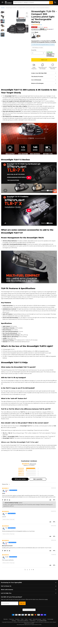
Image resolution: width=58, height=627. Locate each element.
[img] (5, 488)
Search (44, 619)
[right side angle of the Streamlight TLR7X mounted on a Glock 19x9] (2, 17)
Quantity (33, 50)
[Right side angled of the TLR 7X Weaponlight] (2, 12)
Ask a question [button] (37, 479)
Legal (30, 619)
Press (26, 619)
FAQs (22, 619)
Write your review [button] (20, 479)
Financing (11, 619)
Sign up (22, 603)
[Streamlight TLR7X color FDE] (2, 30)
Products (17, 619)
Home (2, 7)
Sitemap (14, 620)
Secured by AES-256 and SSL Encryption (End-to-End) (29, 624)
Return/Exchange (37, 619)
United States (28, 609)
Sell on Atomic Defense (22, 620)
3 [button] (29, 569)
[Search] (51, 2)
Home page (50, 619)
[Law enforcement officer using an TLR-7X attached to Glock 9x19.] (2, 21)
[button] (36, 24)
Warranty (5, 619)
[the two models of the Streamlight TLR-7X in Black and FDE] (2, 26)
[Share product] (26, 13)
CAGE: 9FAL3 (33, 620)
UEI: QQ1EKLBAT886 (41, 620)
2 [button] (27, 569)
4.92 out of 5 (32, 463)
